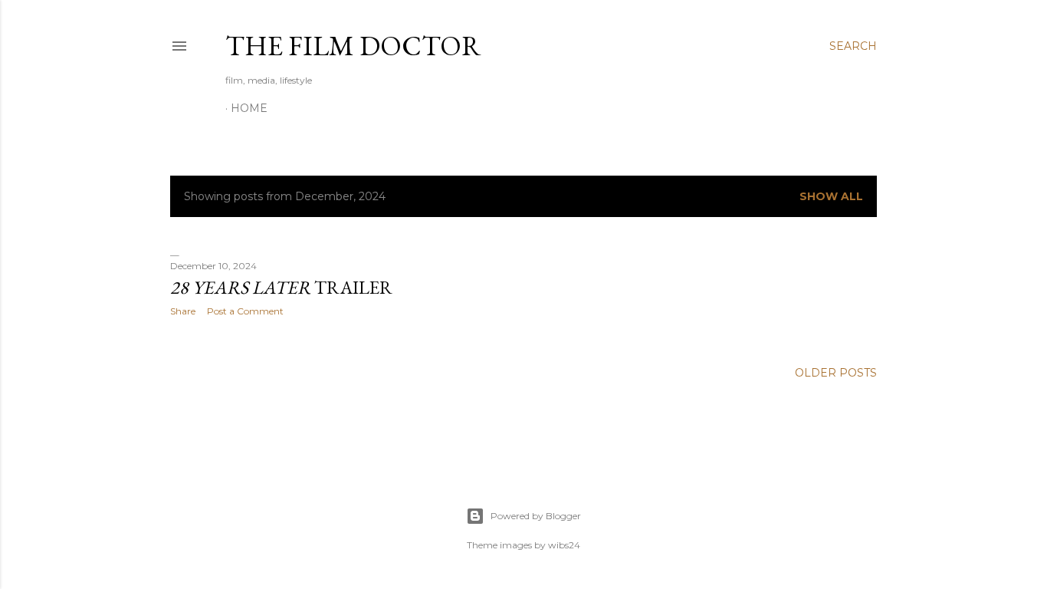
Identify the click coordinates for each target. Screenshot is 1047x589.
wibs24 (564, 545)
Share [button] (182, 311)
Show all (831, 196)
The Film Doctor (353, 46)
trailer (281, 287)
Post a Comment (245, 311)
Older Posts (836, 373)
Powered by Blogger (536, 516)
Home (249, 108)
